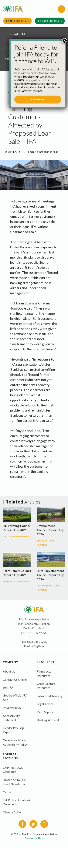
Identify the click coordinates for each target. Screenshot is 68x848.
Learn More (37, 99)
